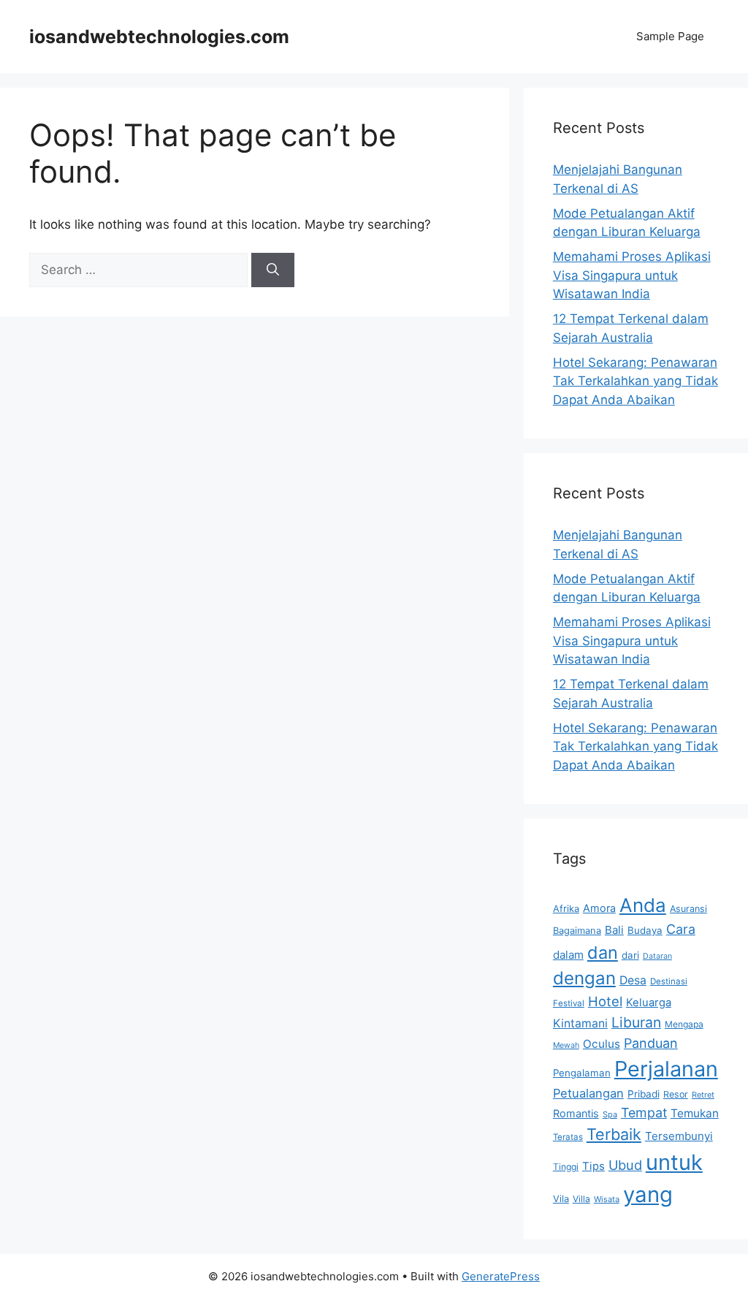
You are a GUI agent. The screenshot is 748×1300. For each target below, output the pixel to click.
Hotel (605, 1001)
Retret (703, 1095)
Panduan (651, 1043)
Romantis (576, 1113)
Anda (642, 905)
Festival (568, 1003)
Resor (675, 1094)
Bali (614, 930)
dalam (568, 955)
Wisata (606, 1199)
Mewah (566, 1045)
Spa (610, 1114)
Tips (593, 1166)
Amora (599, 908)
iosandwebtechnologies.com (159, 36)
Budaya (645, 930)
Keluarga (648, 1002)
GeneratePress (501, 1276)
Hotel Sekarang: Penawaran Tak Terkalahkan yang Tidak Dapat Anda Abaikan (635, 381)
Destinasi (668, 981)
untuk (674, 1162)
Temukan (695, 1113)
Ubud (625, 1165)
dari (630, 955)
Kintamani (580, 1023)
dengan (584, 978)
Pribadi (643, 1094)
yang (648, 1194)
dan (602, 952)
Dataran (657, 956)
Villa (581, 1198)
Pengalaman (582, 1073)
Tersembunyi (679, 1136)
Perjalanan (666, 1069)
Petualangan (588, 1093)
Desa (632, 980)
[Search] (272, 270)
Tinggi (566, 1166)
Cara (680, 929)
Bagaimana (577, 930)
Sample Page (670, 36)
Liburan (636, 1022)
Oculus (601, 1044)
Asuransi (688, 908)
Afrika (566, 908)
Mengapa (684, 1024)
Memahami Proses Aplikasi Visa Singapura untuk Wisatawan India (632, 275)
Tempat (644, 1112)
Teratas (568, 1137)
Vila (561, 1198)
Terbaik (614, 1134)
